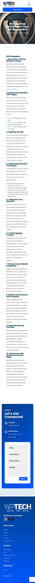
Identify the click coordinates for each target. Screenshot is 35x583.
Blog (5, 570)
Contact (6, 538)
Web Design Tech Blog (22, 33)
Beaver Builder (12, 89)
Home (6, 530)
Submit (23, 479)
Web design (8, 550)
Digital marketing (9, 555)
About (6, 532)
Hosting (6, 561)
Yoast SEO (11, 118)
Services (6, 535)
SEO (5, 552)
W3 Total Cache (12, 122)
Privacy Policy (8, 541)
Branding (7, 558)
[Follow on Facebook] (6, 519)
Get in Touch (17, 9)
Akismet (10, 127)
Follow (11, 519)
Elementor (25, 86)
